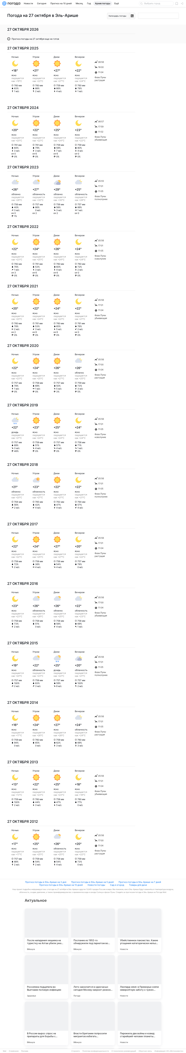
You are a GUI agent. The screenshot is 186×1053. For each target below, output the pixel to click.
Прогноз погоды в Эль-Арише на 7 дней (140, 882)
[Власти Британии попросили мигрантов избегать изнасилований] (93, 1023)
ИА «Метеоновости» (174, 1051)
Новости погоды (96, 885)
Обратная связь (145, 1051)
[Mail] (4, 3)
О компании (14, 1051)
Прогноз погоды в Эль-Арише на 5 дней (92, 882)
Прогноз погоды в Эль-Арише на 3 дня (45, 882)
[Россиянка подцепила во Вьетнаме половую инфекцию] (46, 977)
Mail (4, 1051)
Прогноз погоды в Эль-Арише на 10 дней (61, 885)
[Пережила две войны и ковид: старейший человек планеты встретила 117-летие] (139, 1023)
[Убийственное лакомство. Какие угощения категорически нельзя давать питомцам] (139, 930)
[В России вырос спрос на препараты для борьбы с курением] (46, 1023)
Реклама (24, 1051)
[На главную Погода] (13, 3)
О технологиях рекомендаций (123, 1051)
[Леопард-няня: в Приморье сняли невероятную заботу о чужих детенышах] (139, 977)
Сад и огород (117, 885)
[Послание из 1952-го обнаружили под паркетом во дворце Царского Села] (93, 930)
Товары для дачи (138, 885)
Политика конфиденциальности (95, 1051)
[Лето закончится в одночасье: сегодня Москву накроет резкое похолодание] (93, 977)
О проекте (75, 1051)
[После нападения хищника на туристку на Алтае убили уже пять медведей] (46, 930)
